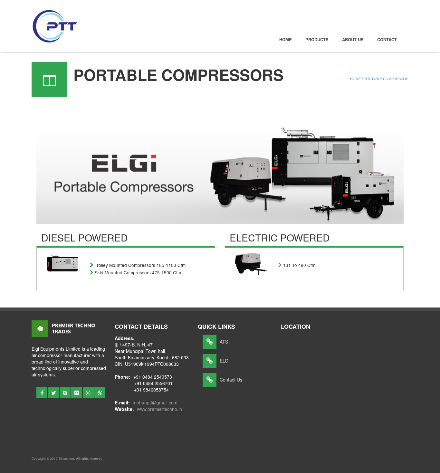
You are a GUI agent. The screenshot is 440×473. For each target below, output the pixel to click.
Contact (387, 39)
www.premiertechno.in (159, 409)
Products (317, 39)
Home (285, 39)
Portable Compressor (386, 78)
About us (353, 39)
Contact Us (231, 379)
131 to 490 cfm (299, 265)
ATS (224, 341)
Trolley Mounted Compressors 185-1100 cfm (140, 265)
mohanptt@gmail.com (155, 402)
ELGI (225, 360)
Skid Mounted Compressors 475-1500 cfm (138, 272)
